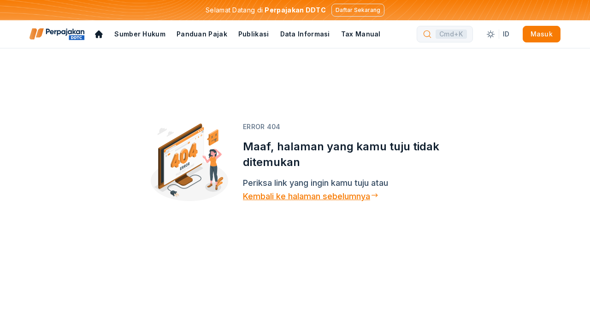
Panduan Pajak (202, 34)
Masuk (542, 34)
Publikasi (253, 34)
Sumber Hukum (139, 34)
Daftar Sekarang (358, 9)
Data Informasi (305, 34)
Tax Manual (361, 34)
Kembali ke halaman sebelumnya (306, 196)
